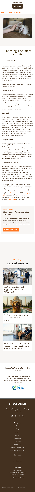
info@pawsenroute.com (17, 478)
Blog (2, 12)
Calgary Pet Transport (17, 447)
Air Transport (17, 458)
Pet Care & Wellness (14, 12)
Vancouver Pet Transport (17, 450)
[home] (17, 2)
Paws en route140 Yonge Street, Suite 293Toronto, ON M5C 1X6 (17, 472)
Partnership (17, 438)
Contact (17, 435)
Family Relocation (17, 461)
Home (17, 426)
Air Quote (17, 6)
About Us (17, 432)
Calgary (26, 409)
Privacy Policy (17, 444)
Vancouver (18, 411)
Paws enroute (14, 193)
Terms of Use (17, 441)
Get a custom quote (11, 230)
